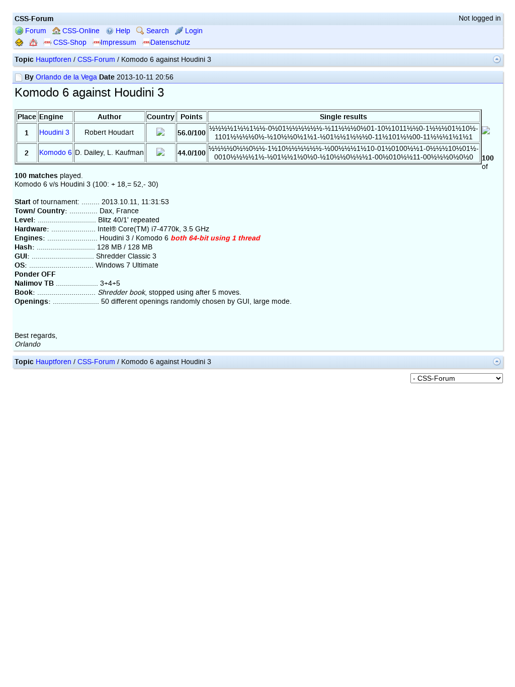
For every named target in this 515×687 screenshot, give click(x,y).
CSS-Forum (96, 59)
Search (156, 31)
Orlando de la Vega (66, 77)
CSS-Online (80, 31)
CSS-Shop (69, 42)
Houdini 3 (54, 132)
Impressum (118, 42)
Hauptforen (53, 59)
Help (122, 31)
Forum (34, 31)
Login (193, 31)
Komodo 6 (55, 152)
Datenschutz (170, 42)
